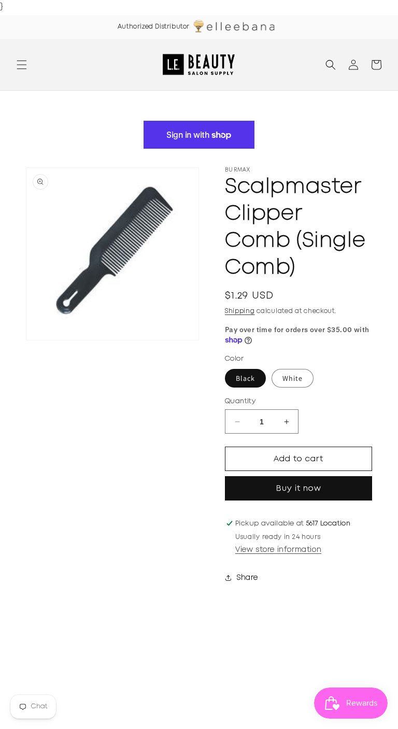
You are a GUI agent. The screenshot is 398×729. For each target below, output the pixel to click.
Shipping (240, 311)
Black (245, 378)
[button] (21, 64)
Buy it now (298, 488)
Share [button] (247, 578)
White (292, 378)
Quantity (240, 401)
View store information (278, 550)
